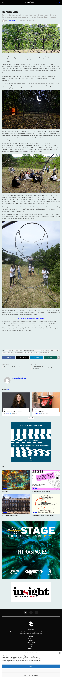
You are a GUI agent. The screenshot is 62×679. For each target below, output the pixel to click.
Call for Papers (5, 491)
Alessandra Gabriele (12, 20)
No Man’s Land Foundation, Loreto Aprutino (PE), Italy (31, 318)
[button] (59, 653)
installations (18, 350)
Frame (31, 640)
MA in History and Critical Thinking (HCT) (10, 515)
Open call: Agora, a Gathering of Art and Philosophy (43, 515)
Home (3, 8)
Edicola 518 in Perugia (40, 411)
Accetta (31, 666)
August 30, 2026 (14, 413)
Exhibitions (31, 649)
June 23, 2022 (23, 20)
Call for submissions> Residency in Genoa (41, 491)
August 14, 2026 (44, 413)
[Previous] (29, 418)
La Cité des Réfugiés (43, 350)
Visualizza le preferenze (31, 675)
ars (6, 350)
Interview (31, 644)
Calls (4, 488)
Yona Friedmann (44, 352)
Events (7, 8)
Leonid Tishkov (55, 350)
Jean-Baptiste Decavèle (30, 350)
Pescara (36, 352)
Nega (31, 671)
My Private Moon (19, 352)
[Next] (32, 418)
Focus (33, 20)
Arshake (7, 413)
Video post (31, 638)
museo (4, 352)
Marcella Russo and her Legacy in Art (13, 411)
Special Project (31, 642)
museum (10, 352)
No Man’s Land (28, 352)
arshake (11, 350)
